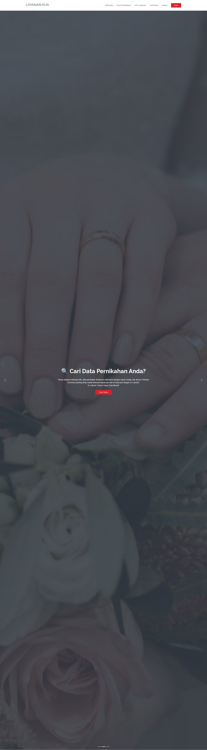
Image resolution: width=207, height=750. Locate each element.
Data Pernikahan (124, 5)
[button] (5, 380)
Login (176, 5)
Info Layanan (140, 5)
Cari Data (154, 5)
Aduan (164, 5)
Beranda (109, 5)
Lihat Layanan (103, 399)
